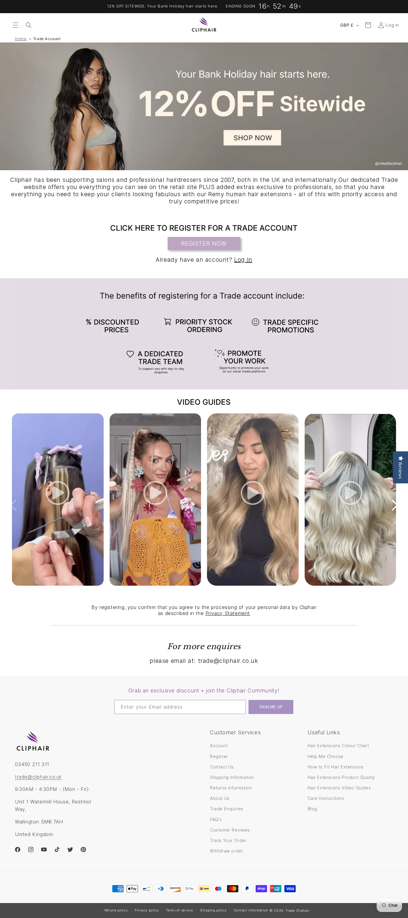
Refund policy (116, 910)
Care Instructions (326, 798)
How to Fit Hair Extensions (336, 766)
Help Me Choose (325, 756)
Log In (243, 259)
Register (219, 756)
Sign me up (271, 707)
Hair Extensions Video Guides (339, 787)
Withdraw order (226, 850)
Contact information (251, 910)
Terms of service (179, 910)
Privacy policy (147, 910)
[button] (15, 25)
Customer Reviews (230, 829)
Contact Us (222, 766)
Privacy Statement (227, 613)
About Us (220, 798)
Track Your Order (228, 840)
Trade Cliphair (297, 910)
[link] (204, 333)
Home (20, 38)
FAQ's (216, 819)
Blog (312, 809)
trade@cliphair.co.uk (38, 777)
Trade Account (47, 38)
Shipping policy (213, 910)
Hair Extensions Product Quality (341, 777)
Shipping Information (232, 777)
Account (219, 745)
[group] (204, 106)
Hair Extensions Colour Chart (338, 745)
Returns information (231, 787)
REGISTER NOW (204, 243)
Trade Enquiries (226, 809)
